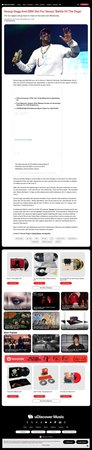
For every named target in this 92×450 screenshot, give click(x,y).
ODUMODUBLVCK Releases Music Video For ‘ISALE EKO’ (37, 108)
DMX (36, 238)
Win (60, 4)
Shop (19, 4)
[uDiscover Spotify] (50, 422)
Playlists (49, 4)
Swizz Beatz (72, 238)
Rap (52, 238)
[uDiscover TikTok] (41, 422)
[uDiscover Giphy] (64, 422)
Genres (42, 4)
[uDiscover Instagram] (36, 422)
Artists (37, 4)
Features (30, 4)
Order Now (13, 283)
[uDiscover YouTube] (46, 422)
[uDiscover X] (32, 422)
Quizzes (55, 4)
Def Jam (29, 238)
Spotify (47, 233)
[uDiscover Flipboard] (55, 422)
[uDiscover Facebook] (27, 422)
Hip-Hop (44, 238)
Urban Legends (47, 242)
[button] (19, 268)
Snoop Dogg (60, 238)
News (24, 4)
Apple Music (36, 233)
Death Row (19, 238)
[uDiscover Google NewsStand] (60, 422)
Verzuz (32, 173)
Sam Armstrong (10, 20)
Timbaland (35, 242)
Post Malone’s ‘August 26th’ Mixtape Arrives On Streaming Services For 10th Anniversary (38, 104)
